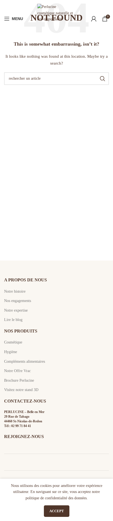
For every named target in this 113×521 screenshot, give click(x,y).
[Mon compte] (93, 18)
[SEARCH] (102, 78)
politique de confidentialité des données (56, 498)
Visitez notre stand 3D (21, 390)
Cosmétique (13, 342)
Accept (56, 511)
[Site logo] (56, 18)
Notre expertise (16, 310)
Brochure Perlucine (19, 380)
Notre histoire (15, 291)
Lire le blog (13, 320)
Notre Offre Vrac (17, 371)
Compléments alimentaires (24, 361)
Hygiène (10, 352)
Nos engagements (17, 301)
